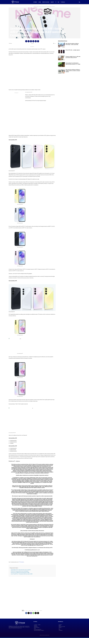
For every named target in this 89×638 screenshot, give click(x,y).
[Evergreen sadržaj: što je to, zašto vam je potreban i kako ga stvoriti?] (61, 58)
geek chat (30, 610)
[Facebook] (26, 41)
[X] (29, 41)
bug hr (27, 610)
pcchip (37, 610)
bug (24, 610)
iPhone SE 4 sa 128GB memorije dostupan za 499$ (20, 572)
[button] (79, 2)
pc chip (35, 610)
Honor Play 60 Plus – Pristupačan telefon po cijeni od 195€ (21, 573)
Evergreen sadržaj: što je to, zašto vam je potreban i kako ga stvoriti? (73, 57)
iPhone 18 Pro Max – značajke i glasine (73, 49)
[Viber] (31, 41)
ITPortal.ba (10, 43)
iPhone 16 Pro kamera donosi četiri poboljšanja (19, 571)
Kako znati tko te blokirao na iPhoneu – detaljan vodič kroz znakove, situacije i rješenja (73, 70)
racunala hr (40, 610)
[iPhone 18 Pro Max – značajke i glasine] (61, 51)
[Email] (36, 41)
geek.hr (32, 610)
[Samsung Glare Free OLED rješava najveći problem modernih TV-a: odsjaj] (61, 64)
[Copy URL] (38, 41)
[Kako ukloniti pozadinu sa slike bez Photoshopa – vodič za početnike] (61, 45)
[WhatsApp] (33, 41)
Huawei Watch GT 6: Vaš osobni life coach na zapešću (21, 569)
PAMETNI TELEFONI (36, 6)
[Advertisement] (32, 72)
